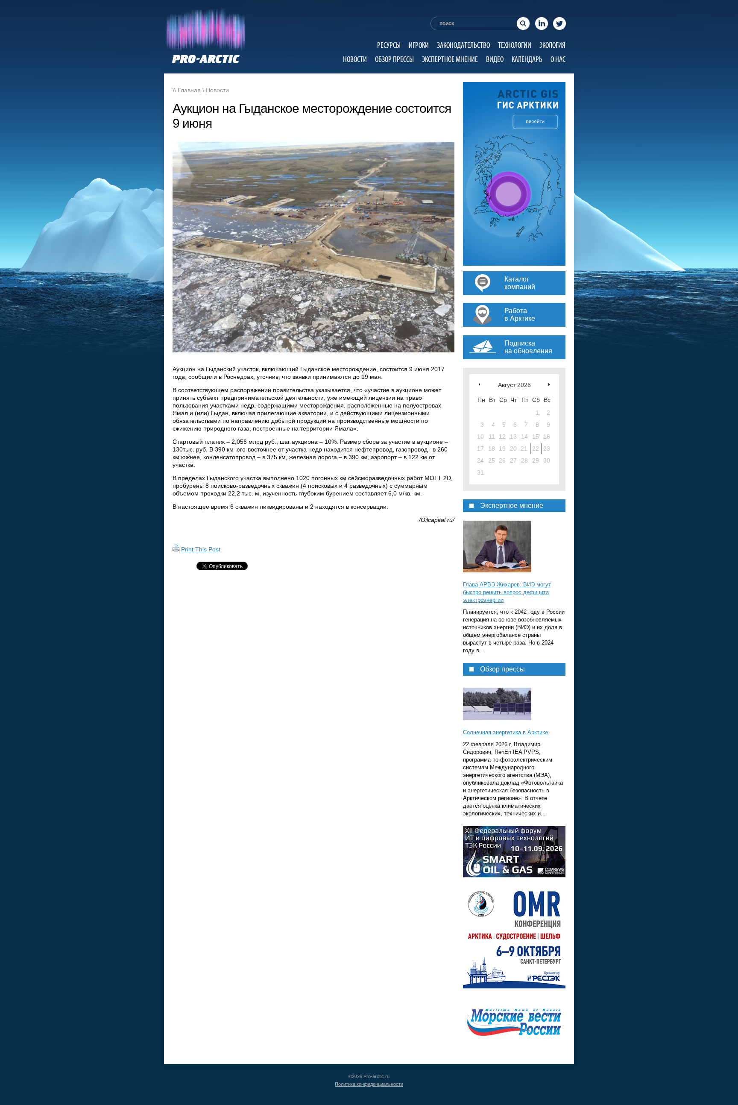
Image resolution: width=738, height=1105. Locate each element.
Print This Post (200, 549)
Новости (355, 59)
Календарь (527, 59)
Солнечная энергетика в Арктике (505, 732)
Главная (189, 90)
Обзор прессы (394, 59)
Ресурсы (389, 45)
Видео (495, 59)
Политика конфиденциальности (369, 1084)
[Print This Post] (176, 549)
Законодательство (463, 45)
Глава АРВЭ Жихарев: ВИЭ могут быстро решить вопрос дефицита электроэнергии (507, 592)
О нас (558, 59)
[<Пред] (479, 384)
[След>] (549, 384)
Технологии (514, 45)
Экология (552, 45)
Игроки (419, 45)
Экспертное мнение (450, 59)
